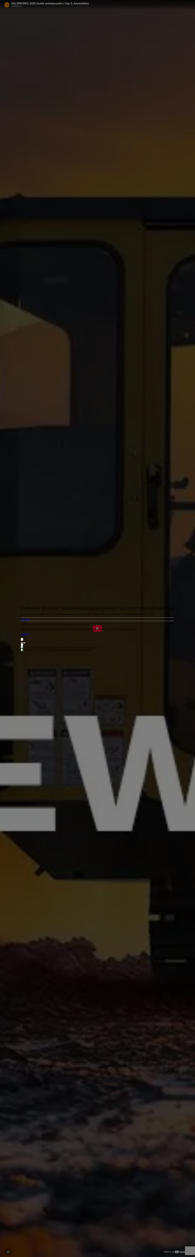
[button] (97, 619)
